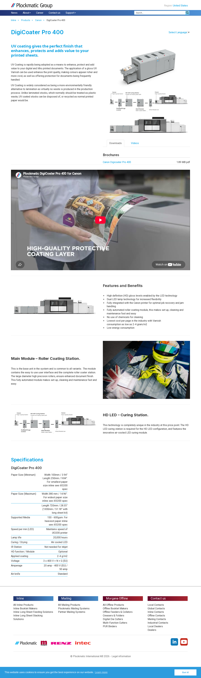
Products (25, 20)
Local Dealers (155, 626)
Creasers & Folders (113, 615)
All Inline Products (23, 604)
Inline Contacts (156, 611)
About (26, 12)
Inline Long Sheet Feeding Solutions (33, 611)
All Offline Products (113, 604)
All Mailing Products (69, 604)
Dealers (152, 629)
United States (180, 5)
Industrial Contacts (158, 622)
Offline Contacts (156, 615)
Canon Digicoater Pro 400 (117, 162)
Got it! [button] (185, 672)
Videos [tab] (135, 143)
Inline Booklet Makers (25, 608)
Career (39, 12)
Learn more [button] (101, 672)
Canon (38, 20)
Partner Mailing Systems (71, 611)
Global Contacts (156, 608)
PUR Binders (110, 626)
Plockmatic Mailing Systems (74, 608)
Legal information (121, 656)
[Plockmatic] (31, 5)
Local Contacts (156, 604)
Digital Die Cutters (113, 619)
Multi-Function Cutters (115, 622)
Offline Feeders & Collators (118, 611)
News (14, 12)
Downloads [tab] (115, 143)
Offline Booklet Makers (115, 608)
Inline (13, 20)
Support (70, 12)
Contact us (54, 12)
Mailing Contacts (157, 619)
